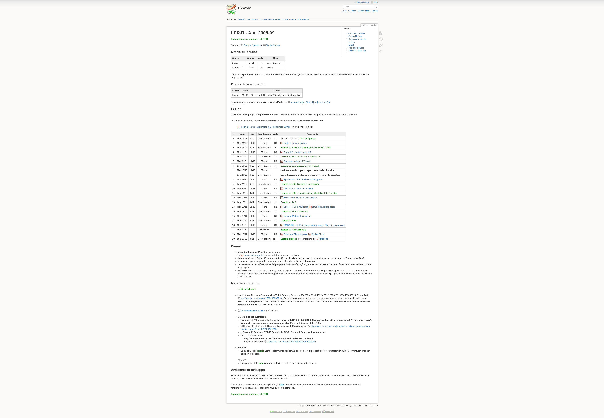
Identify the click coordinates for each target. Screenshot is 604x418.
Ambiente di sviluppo (357, 51)
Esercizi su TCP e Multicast (294, 211)
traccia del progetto (253, 255)
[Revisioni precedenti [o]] (380, 39)
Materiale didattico (356, 48)
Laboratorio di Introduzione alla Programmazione (291, 341)
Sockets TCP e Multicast (296, 207)
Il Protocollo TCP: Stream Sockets (300, 197)
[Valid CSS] (315, 411)
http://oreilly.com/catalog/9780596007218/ (261, 298)
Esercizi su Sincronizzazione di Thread (299, 166)
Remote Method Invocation (297, 216)
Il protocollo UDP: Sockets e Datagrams (303, 179)
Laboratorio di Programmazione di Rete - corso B (267, 19)
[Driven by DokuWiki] (328, 411)
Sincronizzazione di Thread (297, 161)
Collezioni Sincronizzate (295, 234)
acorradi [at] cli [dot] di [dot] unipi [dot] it (310, 102)
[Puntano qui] (380, 45)
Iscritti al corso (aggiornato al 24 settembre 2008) (265, 127)
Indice (375, 11)
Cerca (376, 7)
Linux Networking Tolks (323, 207)
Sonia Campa (273, 45)
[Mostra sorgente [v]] (380, 33)
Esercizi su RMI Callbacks (293, 229)
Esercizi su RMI (288, 220)
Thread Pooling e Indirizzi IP (298, 152)
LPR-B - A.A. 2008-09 (299, 19)
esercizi (260, 350)
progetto (324, 239)
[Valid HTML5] (302, 411)
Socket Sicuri (317, 234)
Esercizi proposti (288, 239)
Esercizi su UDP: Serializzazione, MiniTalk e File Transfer (308, 193)
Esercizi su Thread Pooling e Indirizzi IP (300, 156)
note (261, 363)
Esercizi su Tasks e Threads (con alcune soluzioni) (305, 147)
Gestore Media (364, 11)
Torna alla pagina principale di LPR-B (249, 39)
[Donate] (276, 411)
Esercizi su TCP (288, 202)
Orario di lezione (355, 36)
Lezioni (351, 42)
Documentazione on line (253, 310)
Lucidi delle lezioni (247, 289)
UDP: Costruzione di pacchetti (298, 188)
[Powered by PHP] (289, 411)
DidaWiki (240, 19)
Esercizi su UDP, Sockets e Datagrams (299, 184)
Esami (351, 45)
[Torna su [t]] (380, 51)
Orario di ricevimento (357, 39)
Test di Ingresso (308, 138)
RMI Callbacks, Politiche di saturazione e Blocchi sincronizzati (314, 225)
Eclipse (282, 384)
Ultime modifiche (349, 11)
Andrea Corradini (252, 45)
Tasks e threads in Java (295, 143)
